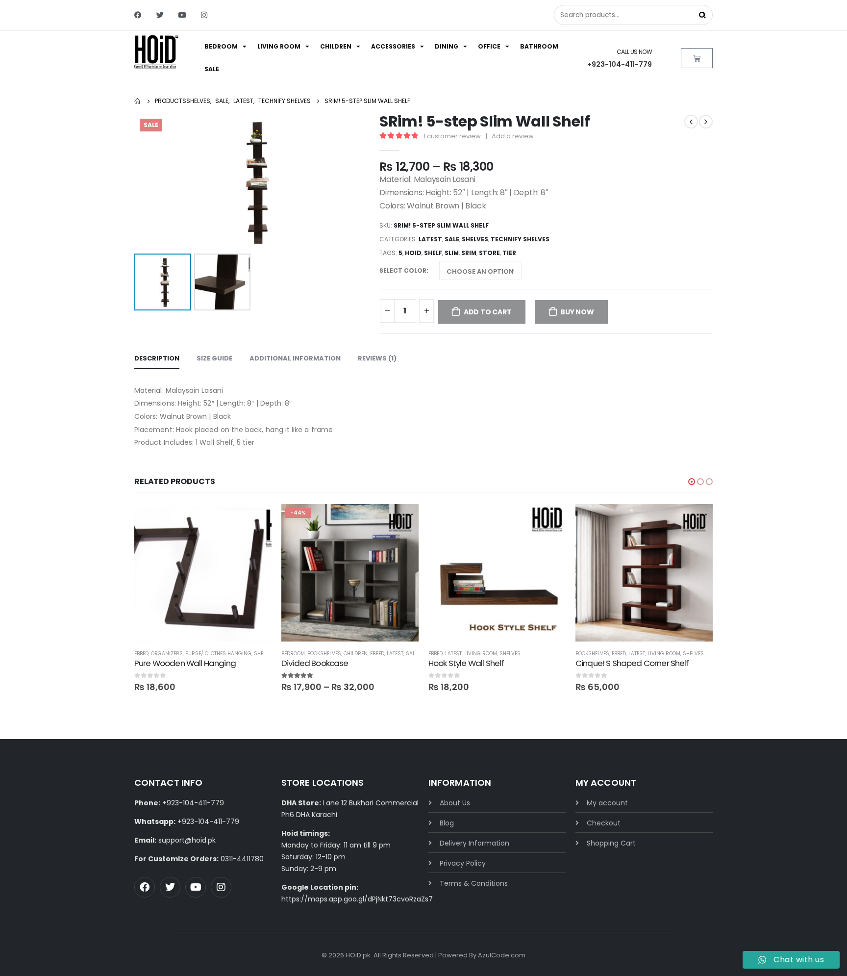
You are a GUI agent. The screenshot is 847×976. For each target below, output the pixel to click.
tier (509, 253)
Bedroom (221, 46)
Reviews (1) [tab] (377, 358)
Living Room (278, 46)
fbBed (141, 653)
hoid (413, 253)
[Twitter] (160, 15)
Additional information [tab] (295, 358)
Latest (430, 239)
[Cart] (697, 58)
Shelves (475, 239)
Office (489, 46)
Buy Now (577, 312)
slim (452, 253)
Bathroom (539, 46)
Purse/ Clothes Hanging (218, 653)
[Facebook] (138, 15)
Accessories (393, 46)
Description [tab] (156, 358)
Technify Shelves (520, 239)
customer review (452, 136)
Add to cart (488, 312)
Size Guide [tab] (214, 358)
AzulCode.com (501, 955)
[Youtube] (182, 15)
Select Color (402, 270)
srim (468, 253)
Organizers (167, 653)
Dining (446, 46)
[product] (203, 573)
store (489, 253)
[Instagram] (204, 15)
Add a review (513, 136)
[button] (691, 482)
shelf (433, 253)
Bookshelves (324, 653)
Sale (211, 69)
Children (335, 46)
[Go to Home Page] (137, 101)
